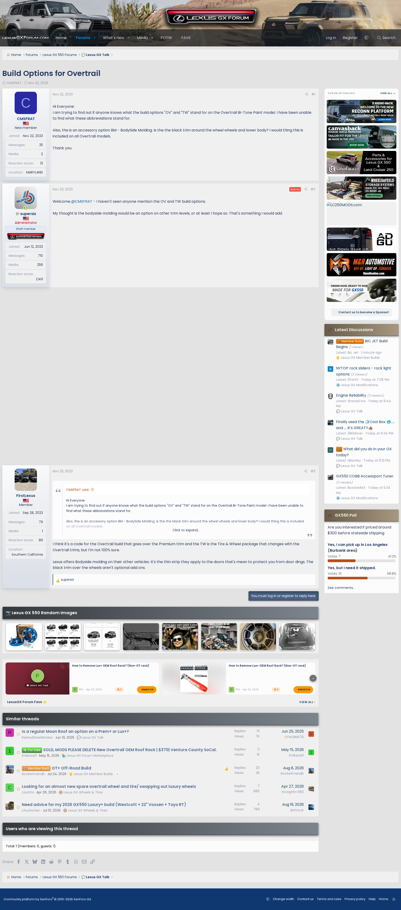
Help (372, 899)
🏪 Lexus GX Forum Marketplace (87, 755)
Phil (81, 689)
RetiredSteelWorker (37, 737)
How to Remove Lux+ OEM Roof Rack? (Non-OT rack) (110, 666)
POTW (166, 37)
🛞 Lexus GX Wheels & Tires (81, 792)
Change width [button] (283, 899)
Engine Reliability (351, 395)
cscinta (28, 792)
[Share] (306, 94)
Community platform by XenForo (48, 899)
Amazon (147, 689)
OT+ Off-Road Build (71, 768)
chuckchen (31, 810)
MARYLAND (34, 172)
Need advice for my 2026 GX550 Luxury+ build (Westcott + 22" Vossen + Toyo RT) (104, 804)
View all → (387, 93)
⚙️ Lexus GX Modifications (357, 385)
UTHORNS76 (294, 737)
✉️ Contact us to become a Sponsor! (361, 312)
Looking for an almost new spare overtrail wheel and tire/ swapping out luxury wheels (109, 786)
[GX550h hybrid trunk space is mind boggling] (297, 636)
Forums (83, 37)
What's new (113, 37)
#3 (312, 471)
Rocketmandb (33, 774)
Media (142, 37)
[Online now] (25, 208)
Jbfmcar (297, 810)
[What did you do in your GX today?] (141, 636)
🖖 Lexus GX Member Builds (91, 774)
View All (307, 702)
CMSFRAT (13, 83)
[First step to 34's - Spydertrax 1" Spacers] (24, 636)
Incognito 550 (293, 791)
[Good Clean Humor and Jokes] (180, 636)
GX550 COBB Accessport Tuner (365, 476)
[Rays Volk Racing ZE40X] (258, 636)
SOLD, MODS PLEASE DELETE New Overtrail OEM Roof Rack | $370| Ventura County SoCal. (130, 750)
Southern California (27, 554)
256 (40, 264)
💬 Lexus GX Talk (90, 737)
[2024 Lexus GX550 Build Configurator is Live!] (63, 636)
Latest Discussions (354, 330)
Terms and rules (329, 899)
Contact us (305, 899)
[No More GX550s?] (102, 636)
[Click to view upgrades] (26, 236)
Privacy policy (355, 899)
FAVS (186, 37)
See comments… (341, 587)
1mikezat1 (29, 755)
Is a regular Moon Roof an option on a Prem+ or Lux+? (75, 731)
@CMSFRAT (81, 201)
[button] (95, 38)
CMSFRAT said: (77, 489)
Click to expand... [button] (186, 530)
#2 (312, 189)
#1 (313, 94)
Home (61, 37)
